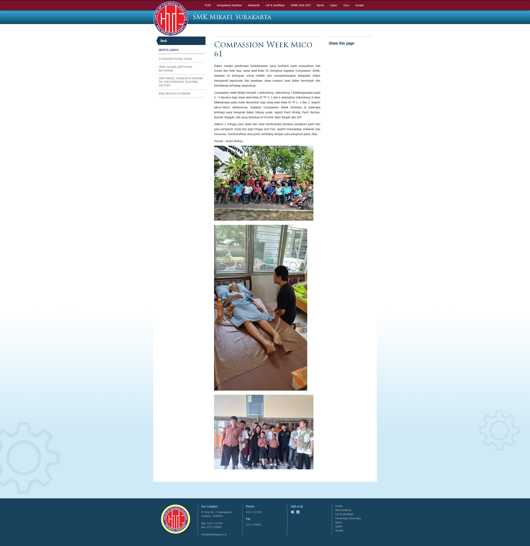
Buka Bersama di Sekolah (174, 93)
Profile (338, 506)
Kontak (339, 530)
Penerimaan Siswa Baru (348, 518)
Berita (338, 522)
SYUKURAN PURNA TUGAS (175, 59)
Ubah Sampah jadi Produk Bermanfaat (175, 68)
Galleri (338, 526)
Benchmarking (343, 510)
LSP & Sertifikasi (344, 514)
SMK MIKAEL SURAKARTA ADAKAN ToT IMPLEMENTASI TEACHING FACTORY (180, 81)
